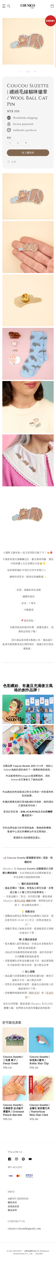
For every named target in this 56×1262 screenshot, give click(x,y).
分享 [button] (13, 161)
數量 (9, 137)
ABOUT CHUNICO (18, 1198)
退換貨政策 (13, 1206)
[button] (3, 6)
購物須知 (34, 992)
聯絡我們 (12, 1210)
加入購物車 (28, 152)
